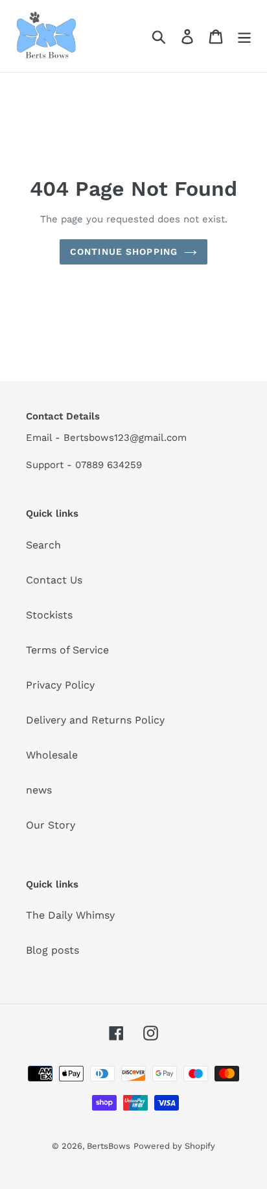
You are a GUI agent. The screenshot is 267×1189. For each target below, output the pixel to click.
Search (43, 545)
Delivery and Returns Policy (95, 720)
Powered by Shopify (174, 1146)
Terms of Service (67, 650)
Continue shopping (124, 251)
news (39, 790)
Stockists (49, 615)
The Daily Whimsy (70, 915)
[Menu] (244, 36)
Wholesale (52, 755)
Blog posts (52, 950)
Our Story (50, 825)
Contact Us (54, 580)
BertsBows (108, 1146)
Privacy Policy (60, 685)
